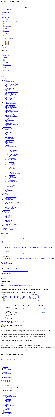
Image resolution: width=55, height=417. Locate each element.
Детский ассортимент (8, 199)
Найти (15, 76)
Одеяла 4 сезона (10, 99)
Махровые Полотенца (11, 197)
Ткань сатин (9, 149)
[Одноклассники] (3, 381)
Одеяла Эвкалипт (10, 89)
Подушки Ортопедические (12, 118)
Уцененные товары (11, 396)
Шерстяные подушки (11, 114)
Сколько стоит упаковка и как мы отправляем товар (16, 271)
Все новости (4, 262)
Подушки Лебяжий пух (12, 107)
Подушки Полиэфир (11, 112)
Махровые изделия (8, 195)
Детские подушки (10, 204)
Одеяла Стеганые (10, 101)
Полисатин (9, 143)
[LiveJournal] (7, 381)
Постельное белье (7, 128)
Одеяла (5, 80)
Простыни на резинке (14, 173)
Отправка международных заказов (11, 275)
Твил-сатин (9, 133)
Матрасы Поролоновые (12, 121)
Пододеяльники (13, 150)
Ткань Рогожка (10, 191)
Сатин (7, 129)
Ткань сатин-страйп (11, 159)
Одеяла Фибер (9, 98)
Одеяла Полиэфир (10, 97)
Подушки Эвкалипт (11, 106)
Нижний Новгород (21, 21)
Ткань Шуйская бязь (11, 176)
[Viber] (9, 381)
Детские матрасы (10, 206)
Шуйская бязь (9, 217)
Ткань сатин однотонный (12, 154)
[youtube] (3, 284)
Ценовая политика (8, 273)
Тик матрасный (10, 223)
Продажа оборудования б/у (10, 230)
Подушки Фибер (10, 110)
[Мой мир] (2, 284)
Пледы (5, 193)
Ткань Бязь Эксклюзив (11, 181)
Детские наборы (10, 201)
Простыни (11, 151)
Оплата (5, 370)
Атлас (7, 212)
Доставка (5, 372)
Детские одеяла (10, 203)
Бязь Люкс (8, 136)
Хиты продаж (6, 226)
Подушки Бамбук (10, 105)
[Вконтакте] (1, 284)
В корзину (3, 308)
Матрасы (5, 119)
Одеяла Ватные (10, 81)
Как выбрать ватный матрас (10, 268)
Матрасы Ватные (10, 120)
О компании (6, 365)
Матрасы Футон (10, 123)
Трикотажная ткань (11, 190)
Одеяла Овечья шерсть (11, 83)
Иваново (10, 19)
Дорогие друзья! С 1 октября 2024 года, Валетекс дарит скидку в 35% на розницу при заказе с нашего (28, 253)
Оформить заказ (4, 415)
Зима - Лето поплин (11, 146)
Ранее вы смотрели (28, 285)
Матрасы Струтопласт (11, 125)
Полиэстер (9, 145)
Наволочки (12, 153)
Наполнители (6, 210)
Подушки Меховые (11, 115)
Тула (27, 21)
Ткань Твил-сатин (10, 164)
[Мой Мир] (5, 381)
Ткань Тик (8, 189)
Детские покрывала (11, 207)
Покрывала (6, 194)
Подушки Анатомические (12, 116)
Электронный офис (13, 392)
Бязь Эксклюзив (10, 140)
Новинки (5, 225)
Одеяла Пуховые (10, 86)
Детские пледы (10, 208)
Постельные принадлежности (10, 147)
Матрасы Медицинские (12, 124)
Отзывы (5, 376)
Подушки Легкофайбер (12, 111)
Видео (7, 409)
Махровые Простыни (11, 198)
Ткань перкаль (9, 186)
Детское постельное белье (12, 202)
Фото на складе (7, 377)
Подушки (5, 102)
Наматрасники (7, 127)
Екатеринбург (4, 21)
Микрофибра (9, 142)
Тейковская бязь (10, 138)
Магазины (5, 374)
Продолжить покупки (13, 415)
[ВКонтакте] (1, 381)
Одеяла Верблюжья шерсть (12, 84)
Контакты (5, 367)
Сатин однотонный (11, 131)
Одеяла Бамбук (10, 88)
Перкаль (8, 141)
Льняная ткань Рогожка (12, 224)
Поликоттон (9, 220)
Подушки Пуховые (11, 103)
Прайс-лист (6, 368)
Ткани (5, 211)
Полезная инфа (7, 373)
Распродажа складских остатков (8, 229)
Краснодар (14, 21)
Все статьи (3, 278)
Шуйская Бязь (9, 137)
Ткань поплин (9, 169)
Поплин (8, 134)
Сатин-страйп (9, 132)
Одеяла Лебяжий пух (11, 93)
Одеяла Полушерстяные (12, 92)
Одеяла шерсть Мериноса (12, 85)
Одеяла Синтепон (10, 96)
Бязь (7, 219)
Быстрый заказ (7, 369)
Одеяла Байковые (10, 90)
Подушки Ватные (10, 108)
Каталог (3, 285)
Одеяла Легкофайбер (11, 94)
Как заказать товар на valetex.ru (11, 266)
